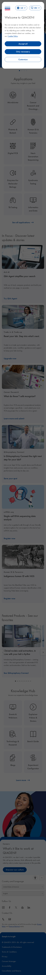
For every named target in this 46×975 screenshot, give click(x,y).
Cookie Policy (13, 36)
